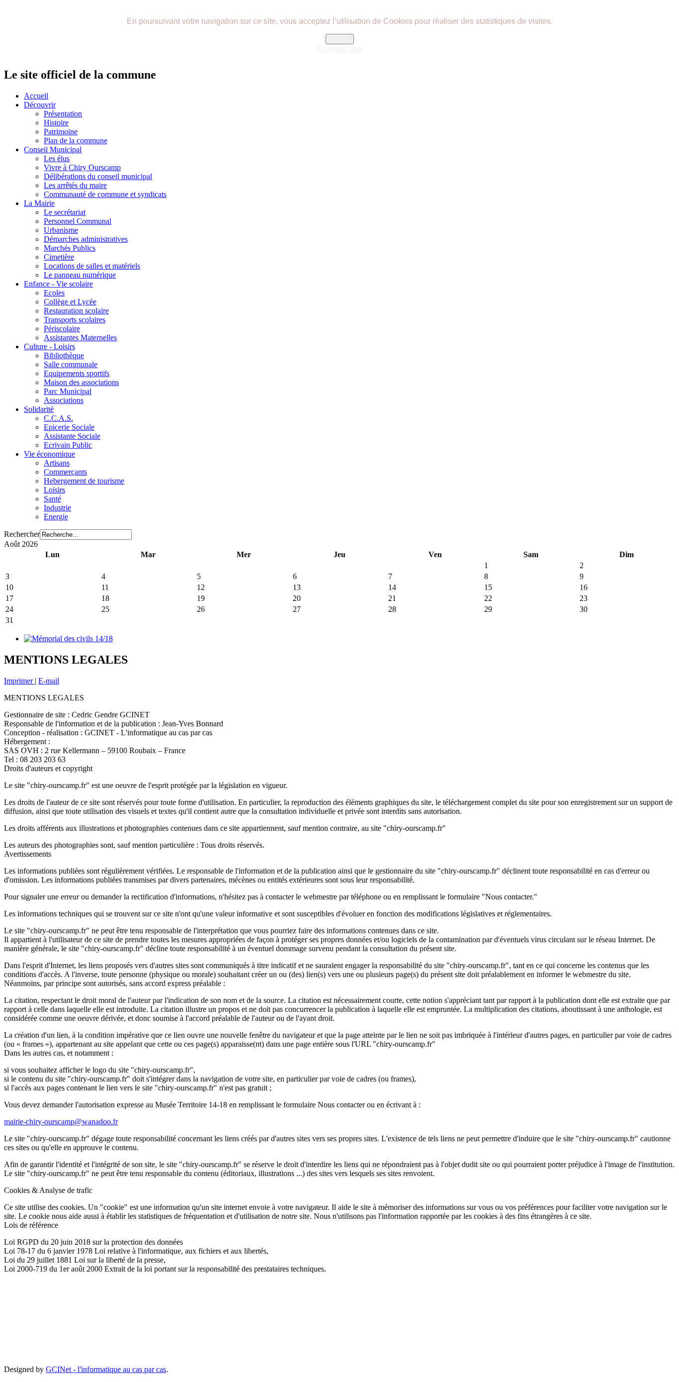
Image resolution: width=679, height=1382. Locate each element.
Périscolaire (62, 328)
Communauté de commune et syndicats (105, 194)
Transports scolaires (74, 319)
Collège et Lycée (70, 301)
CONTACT (309, 1319)
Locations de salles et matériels (92, 266)
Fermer (340, 39)
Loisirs (54, 490)
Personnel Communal (77, 221)
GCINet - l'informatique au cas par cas (106, 1369)
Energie (56, 516)
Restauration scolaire (76, 310)
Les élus (57, 158)
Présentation (63, 113)
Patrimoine (61, 131)
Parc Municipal (67, 391)
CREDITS (426, 1319)
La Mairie (39, 203)
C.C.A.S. (58, 418)
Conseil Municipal (53, 149)
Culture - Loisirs (49, 346)
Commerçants (65, 472)
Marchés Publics (69, 248)
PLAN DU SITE (260, 1319)
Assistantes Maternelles (80, 337)
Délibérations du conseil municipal (98, 176)
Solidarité (39, 409)
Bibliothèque (64, 355)
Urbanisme (61, 230)
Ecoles (54, 293)
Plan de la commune (75, 140)
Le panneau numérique (80, 275)
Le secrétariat (64, 212)
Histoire (56, 122)
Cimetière (59, 257)
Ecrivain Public (68, 445)
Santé (52, 498)
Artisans (57, 463)
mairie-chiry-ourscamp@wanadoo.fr (61, 1121)
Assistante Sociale (72, 436)
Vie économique (49, 454)
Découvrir (40, 104)
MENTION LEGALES (367, 1319)
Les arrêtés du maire (75, 185)
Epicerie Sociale (69, 427)
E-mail (48, 681)
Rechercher (22, 534)
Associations (64, 400)
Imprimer (19, 681)
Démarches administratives (86, 239)
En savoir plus (339, 48)
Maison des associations (81, 382)
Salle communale (70, 364)
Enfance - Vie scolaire (58, 284)
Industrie (57, 507)
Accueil (36, 96)
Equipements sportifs (76, 373)
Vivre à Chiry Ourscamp (82, 167)
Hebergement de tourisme (84, 481)
